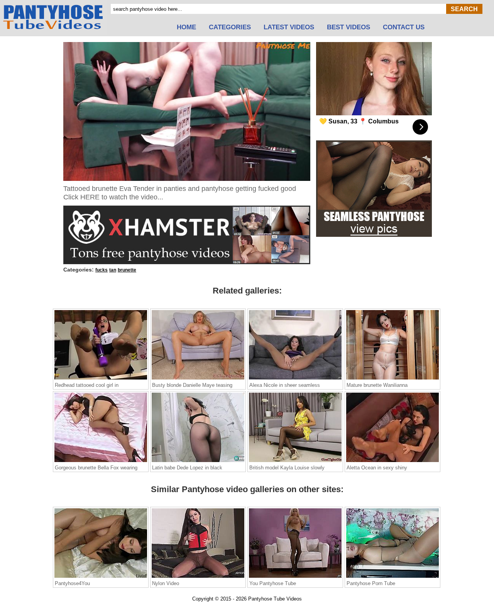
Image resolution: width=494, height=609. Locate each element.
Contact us (404, 27)
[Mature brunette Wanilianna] (392, 379)
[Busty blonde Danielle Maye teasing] (198, 379)
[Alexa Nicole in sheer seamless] (295, 379)
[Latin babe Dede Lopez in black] (198, 461)
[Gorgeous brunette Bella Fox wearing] (100, 461)
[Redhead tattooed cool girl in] (100, 379)
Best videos (348, 27)
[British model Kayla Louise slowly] (295, 461)
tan (112, 270)
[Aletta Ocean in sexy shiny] (392, 461)
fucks (101, 270)
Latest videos (289, 27)
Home (186, 27)
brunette (127, 270)
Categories (230, 27)
